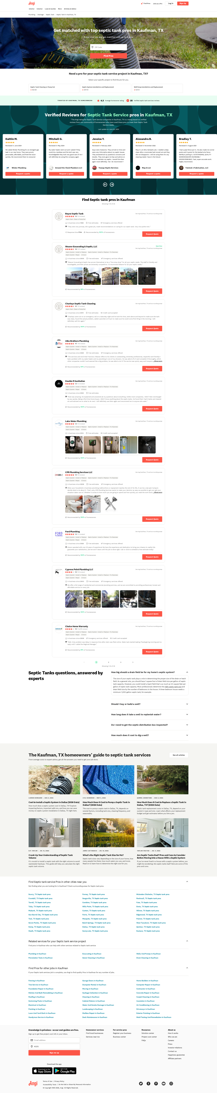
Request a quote (23, 174)
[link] (7, 168)
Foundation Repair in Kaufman (40, 989)
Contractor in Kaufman (145, 989)
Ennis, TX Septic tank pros (147, 906)
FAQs (144, 1040)
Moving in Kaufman (90, 989)
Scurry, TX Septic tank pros (39, 894)
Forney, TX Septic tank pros (93, 894)
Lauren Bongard (35, 798)
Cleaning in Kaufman (90, 997)
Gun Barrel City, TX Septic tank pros (43, 914)
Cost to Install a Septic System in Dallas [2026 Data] (54, 802)
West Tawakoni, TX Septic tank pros (151, 923)
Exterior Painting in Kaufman (148, 1013)
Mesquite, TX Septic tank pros (94, 919)
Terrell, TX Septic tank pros (39, 902)
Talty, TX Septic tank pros (39, 906)
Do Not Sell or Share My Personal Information (75, 1084)
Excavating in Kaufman (91, 954)
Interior (31, 9)
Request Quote (152, 234)
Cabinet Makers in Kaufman (93, 1001)
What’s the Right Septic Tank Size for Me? (103, 855)
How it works (173, 1033)
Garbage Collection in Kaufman (95, 993)
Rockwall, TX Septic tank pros (148, 898)
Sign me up (54, 1053)
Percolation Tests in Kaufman (40, 958)
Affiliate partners (174, 1058)
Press (170, 1044)
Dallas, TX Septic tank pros (93, 927)
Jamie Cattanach (90, 851)
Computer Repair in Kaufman (148, 985)
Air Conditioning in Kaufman (147, 1005)
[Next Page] (133, 662)
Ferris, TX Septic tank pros (93, 914)
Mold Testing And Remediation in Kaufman (153, 1017)
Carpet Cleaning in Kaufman (147, 997)
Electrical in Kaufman (37, 1005)
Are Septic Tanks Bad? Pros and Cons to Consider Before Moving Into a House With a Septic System (161, 856)
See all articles (179, 755)
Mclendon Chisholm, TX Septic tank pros (152, 894)
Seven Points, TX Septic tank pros (42, 923)
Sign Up (183, 3)
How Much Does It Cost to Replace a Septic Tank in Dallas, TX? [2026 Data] (161, 803)
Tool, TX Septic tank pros (38, 919)
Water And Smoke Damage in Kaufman (98, 1005)
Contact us (172, 1051)
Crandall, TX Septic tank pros (40, 898)
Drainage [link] (41, 15)
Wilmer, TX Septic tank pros (147, 910)
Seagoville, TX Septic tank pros (95, 898)
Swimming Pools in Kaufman (40, 1001)
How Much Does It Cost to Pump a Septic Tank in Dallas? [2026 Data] (106, 803)
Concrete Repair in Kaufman (147, 993)
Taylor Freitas (143, 851)
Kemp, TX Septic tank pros (39, 927)
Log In (170, 3)
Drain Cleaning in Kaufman (147, 958)
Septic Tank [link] (50, 15)
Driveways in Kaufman (145, 1009)
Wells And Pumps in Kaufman (148, 954)
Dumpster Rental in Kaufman (94, 985)
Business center (119, 1037)
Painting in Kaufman (36, 1009)
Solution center (148, 1033)
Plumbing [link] (31, 15)
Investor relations (175, 1047)
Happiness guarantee (176, 1055)
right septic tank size (173, 687)
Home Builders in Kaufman (147, 980)
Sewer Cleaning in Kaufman (93, 958)
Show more (158, 361)
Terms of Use (47, 1081)
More (60, 9)
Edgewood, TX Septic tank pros (149, 914)
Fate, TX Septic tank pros (146, 902)
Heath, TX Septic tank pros (39, 931)
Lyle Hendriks (88, 798)
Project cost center (149, 1037)
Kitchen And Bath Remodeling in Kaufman (45, 993)
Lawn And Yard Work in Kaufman (41, 1013)
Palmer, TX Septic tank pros (147, 919)
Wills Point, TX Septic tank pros (95, 906)
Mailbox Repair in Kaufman (93, 1013)
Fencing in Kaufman (36, 980)
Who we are (172, 1037)
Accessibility (49, 1085)
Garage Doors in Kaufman (92, 980)
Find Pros (108, 55)
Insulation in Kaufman (145, 1001)
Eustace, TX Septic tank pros (148, 931)
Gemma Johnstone (144, 798)
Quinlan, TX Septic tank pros (148, 927)
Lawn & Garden (50, 9)
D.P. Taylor (33, 851)
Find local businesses (94, 1033)
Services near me (93, 1037)
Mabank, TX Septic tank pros (40, 910)
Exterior (40, 9)
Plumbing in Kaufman (37, 954)
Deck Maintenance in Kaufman (94, 1017)
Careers (171, 1040)
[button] (74, 276)
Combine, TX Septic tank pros (94, 902)
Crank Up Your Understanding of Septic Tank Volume (51, 856)
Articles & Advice (70, 9)
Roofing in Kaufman (36, 997)
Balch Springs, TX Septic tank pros (96, 923)
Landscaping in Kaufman (92, 1009)
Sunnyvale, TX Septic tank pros (95, 931)
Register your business (122, 1033)
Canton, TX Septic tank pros (93, 910)
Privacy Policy (59, 1081)
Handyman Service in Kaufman (41, 1017)
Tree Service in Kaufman (38, 985)
